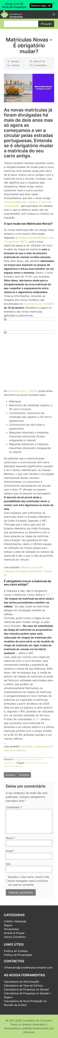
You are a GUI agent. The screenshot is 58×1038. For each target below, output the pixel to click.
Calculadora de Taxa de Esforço (23, 985)
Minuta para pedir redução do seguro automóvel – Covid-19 (28, 571)
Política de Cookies (16, 951)
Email (10, 851)
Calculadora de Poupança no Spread (26, 989)
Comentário (14, 807)
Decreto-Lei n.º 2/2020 (38, 303)
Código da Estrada (24, 759)
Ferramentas (11, 929)
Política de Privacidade (18, 954)
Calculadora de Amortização (21, 981)
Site (8, 864)
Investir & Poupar (14, 933)
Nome (10, 838)
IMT (48, 594)
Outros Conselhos (15, 936)
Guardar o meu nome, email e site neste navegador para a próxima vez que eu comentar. (28, 880)
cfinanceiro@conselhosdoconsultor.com (28, 967)
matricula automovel (35, 762)
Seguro (8, 925)
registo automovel (13, 766)
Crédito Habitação (15, 921)
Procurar (46, 23)
